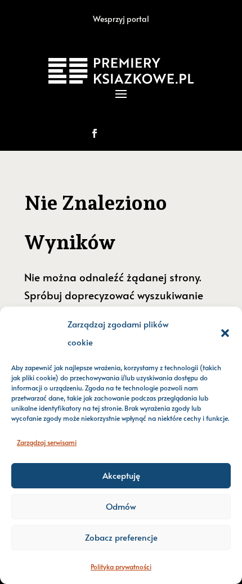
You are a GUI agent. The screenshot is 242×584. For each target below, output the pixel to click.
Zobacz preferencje (121, 537)
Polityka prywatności (121, 566)
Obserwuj (133, 133)
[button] (225, 333)
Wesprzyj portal (121, 19)
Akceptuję (121, 475)
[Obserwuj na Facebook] (95, 133)
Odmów (121, 506)
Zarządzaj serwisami (47, 442)
